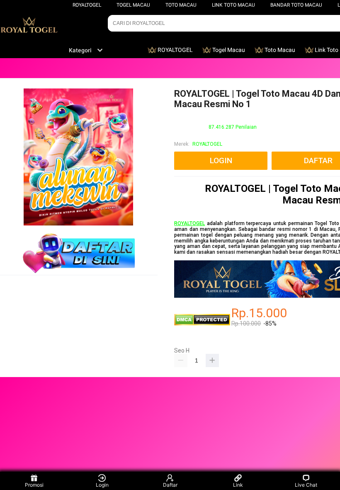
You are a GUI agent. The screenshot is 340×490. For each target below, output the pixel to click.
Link (238, 485)
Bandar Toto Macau (296, 5)
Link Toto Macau (233, 5)
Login (102, 485)
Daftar (170, 485)
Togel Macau (133, 5)
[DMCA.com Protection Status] (202, 324)
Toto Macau (181, 5)
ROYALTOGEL (87, 5)
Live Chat (306, 485)
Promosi (34, 485)
